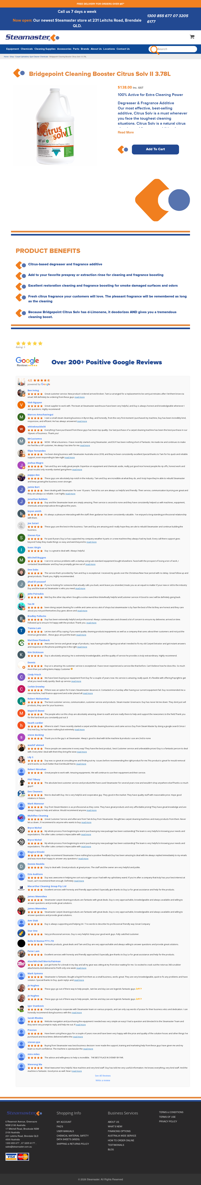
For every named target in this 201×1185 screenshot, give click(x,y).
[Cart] (192, 37)
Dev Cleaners (35, 791)
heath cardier (35, 722)
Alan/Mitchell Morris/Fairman (44, 961)
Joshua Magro (35, 462)
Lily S (30, 757)
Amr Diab (33, 920)
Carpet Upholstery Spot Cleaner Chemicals (31, 56)
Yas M (31, 603)
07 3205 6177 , (28, 1143)
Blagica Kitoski (36, 851)
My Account (64, 1121)
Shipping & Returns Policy (73, 1143)
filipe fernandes (37, 450)
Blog (111, 1149)
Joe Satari (33, 523)
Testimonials (116, 1144)
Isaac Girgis (34, 547)
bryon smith (34, 511)
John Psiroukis (36, 593)
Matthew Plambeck (39, 640)
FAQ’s (60, 1126)
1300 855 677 (159, 15)
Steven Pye (34, 535)
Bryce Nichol (35, 827)
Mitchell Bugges (37, 557)
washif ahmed (36, 745)
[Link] (32, 38)
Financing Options (119, 1131)
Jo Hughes (33, 985)
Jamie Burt (34, 486)
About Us (113, 1121)
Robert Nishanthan (38, 698)
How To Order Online (121, 1140)
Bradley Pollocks (37, 616)
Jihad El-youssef (37, 581)
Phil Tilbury (34, 779)
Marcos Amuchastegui (40, 414)
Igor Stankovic (36, 1005)
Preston (32, 1030)
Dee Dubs (33, 569)
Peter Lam (33, 951)
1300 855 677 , (13, 1143)
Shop (12, 56)
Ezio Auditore (35, 874)
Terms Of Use (167, 1116)
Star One (33, 930)
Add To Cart (155, 149)
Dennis (31, 662)
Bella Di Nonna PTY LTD (41, 940)
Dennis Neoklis (36, 863)
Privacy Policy (168, 1121)
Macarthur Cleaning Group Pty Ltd (47, 886)
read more (80, 397)
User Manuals (65, 1131)
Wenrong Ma (35, 1064)
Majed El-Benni (36, 710)
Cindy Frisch (34, 674)
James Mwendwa (37, 896)
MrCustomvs (35, 438)
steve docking (36, 734)
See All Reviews (103, 1075)
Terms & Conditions (171, 1112)
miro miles (34, 1054)
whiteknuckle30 (37, 426)
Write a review (103, 1080)
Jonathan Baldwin (37, 499)
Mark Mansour (36, 803)
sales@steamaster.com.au (18, 1146)
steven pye (34, 1042)
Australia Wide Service (122, 1135)
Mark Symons (35, 973)
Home (6, 56)
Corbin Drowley (36, 686)
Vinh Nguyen (35, 402)
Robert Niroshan (37, 769)
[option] (55, 125)
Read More (126, 132)
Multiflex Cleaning (38, 815)
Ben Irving (33, 390)
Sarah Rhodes (35, 1017)
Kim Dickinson (35, 652)
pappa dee (34, 474)
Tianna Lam (34, 628)
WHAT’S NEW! (115, 1126)
